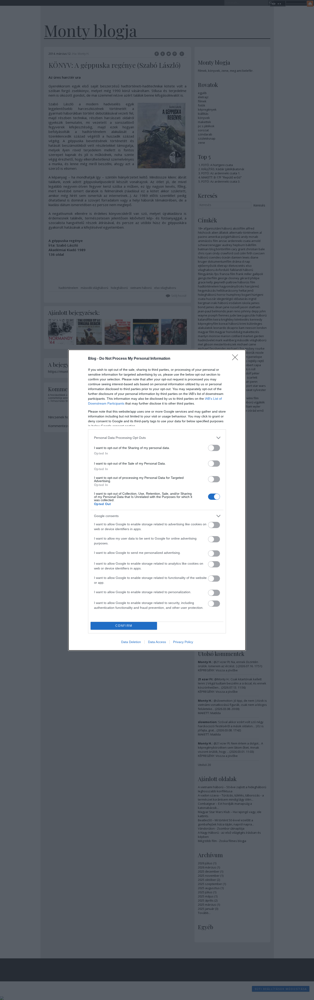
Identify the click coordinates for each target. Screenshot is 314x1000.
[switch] (214, 448)
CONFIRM (123, 625)
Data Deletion (131, 642)
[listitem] (157, 437)
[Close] (236, 358)
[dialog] (157, 500)
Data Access (157, 642)
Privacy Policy (183, 642)
